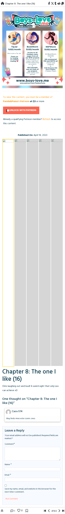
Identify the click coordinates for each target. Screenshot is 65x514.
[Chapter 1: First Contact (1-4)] (45, 511)
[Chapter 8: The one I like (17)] (32, 51)
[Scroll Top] (2, 511)
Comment (9, 444)
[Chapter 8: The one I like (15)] (49, 511)
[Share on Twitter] (52, 4)
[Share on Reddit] (59, 4)
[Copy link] (63, 4)
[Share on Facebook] (49, 4)
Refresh (46, 119)
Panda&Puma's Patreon (16, 101)
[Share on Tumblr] (55, 4)
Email (7, 475)
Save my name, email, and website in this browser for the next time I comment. (30, 491)
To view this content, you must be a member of (27, 97)
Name (7, 464)
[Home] (2, 4)
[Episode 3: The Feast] (63, 511)
